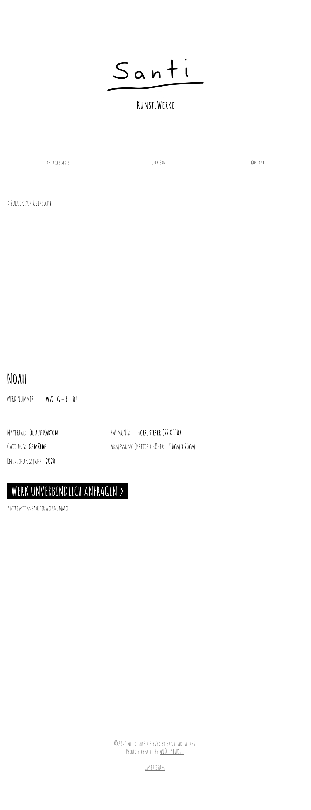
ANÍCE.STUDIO (172, 751)
